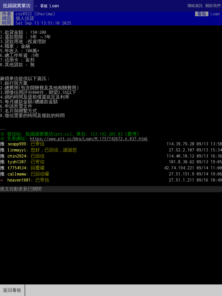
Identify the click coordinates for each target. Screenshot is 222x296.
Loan (49, 5)
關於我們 (213, 6)
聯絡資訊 (195, 6)
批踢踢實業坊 (17, 5)
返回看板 (12, 290)
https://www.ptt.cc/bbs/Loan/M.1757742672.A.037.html (89, 138)
